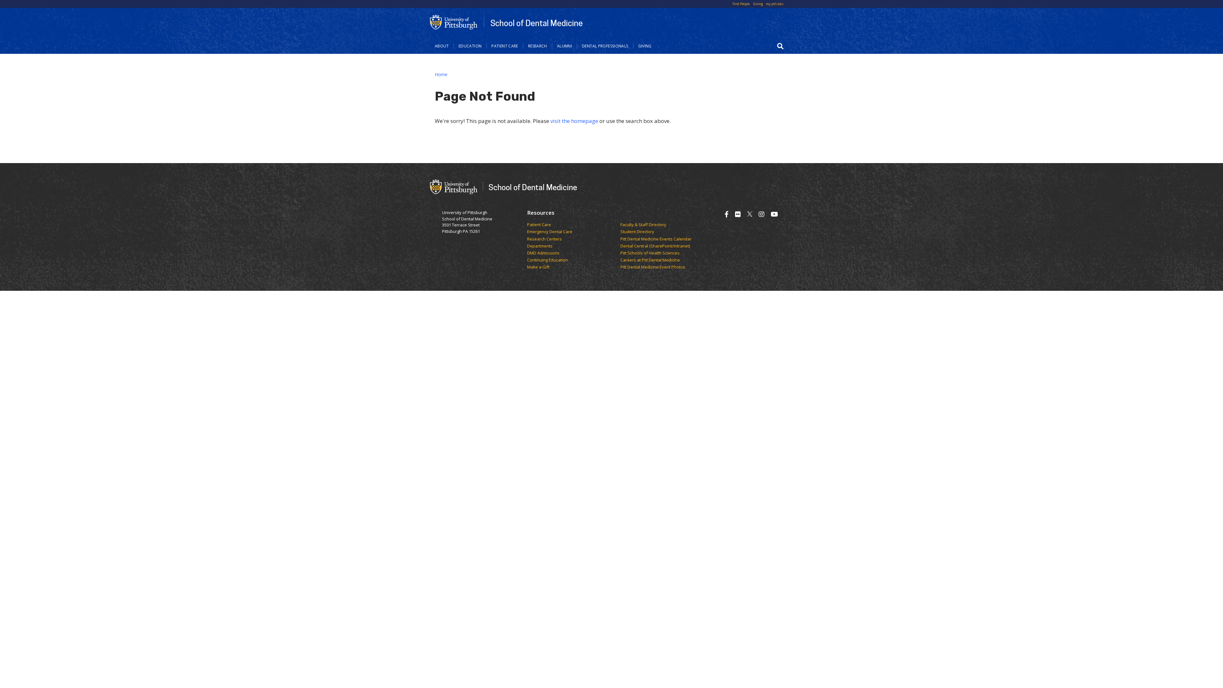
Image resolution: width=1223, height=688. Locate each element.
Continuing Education (547, 260)
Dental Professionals (605, 46)
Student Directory (637, 231)
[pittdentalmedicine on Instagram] (761, 214)
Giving (758, 4)
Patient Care (504, 46)
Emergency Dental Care (549, 231)
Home (441, 74)
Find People (741, 4)
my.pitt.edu (774, 4)
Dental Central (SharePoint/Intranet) (655, 246)
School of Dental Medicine (536, 22)
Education (470, 46)
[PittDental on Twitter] (749, 214)
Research (537, 46)
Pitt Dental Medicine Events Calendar (655, 239)
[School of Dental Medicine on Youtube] (774, 214)
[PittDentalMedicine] (738, 214)
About (442, 46)
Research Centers (544, 239)
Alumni (564, 46)
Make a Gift (538, 267)
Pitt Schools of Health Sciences (650, 253)
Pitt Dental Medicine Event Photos (652, 267)
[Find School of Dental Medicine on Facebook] (727, 214)
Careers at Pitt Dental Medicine (650, 260)
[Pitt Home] (454, 22)
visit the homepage (574, 121)
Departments (540, 246)
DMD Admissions (543, 253)
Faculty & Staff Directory (643, 224)
